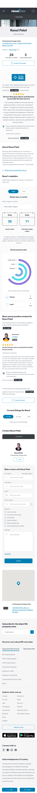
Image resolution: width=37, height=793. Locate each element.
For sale (8, 416)
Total (23, 191)
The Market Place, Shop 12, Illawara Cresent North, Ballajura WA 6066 (22, 610)
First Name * (18, 473)
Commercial (6, 710)
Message (7, 530)
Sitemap (19, 706)
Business (5, 714)
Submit (18, 561)
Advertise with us (22, 710)
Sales (13, 191)
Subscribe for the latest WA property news (15, 625)
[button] (18, 583)
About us (20, 703)
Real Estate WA (29, 649)
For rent (18, 416)
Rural (4, 717)
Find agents (6, 706)
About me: (7, 509)
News (19, 699)
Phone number (8, 500)
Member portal (18, 727)
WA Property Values (23, 714)
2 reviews (15, 336)
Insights (4, 721)
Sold (28, 416)
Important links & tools (10, 649)
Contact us (20, 696)
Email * (6, 491)
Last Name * (8, 482)
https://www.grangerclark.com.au (16, 170)
